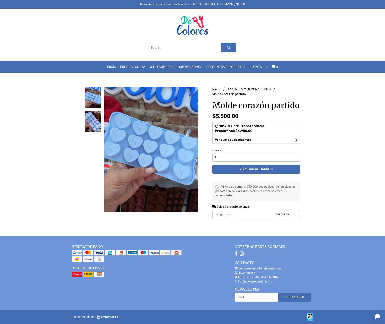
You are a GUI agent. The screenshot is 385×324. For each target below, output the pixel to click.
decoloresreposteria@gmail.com (259, 268)
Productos (130, 67)
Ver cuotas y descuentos (233, 140)
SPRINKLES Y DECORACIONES (249, 89)
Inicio (111, 67)
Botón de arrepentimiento (254, 281)
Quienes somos (190, 67)
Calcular (282, 214)
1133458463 (246, 273)
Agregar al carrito (256, 169)
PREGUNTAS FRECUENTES (225, 67)
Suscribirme (294, 297)
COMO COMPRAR (161, 67)
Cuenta (256, 67)
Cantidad (217, 150)
